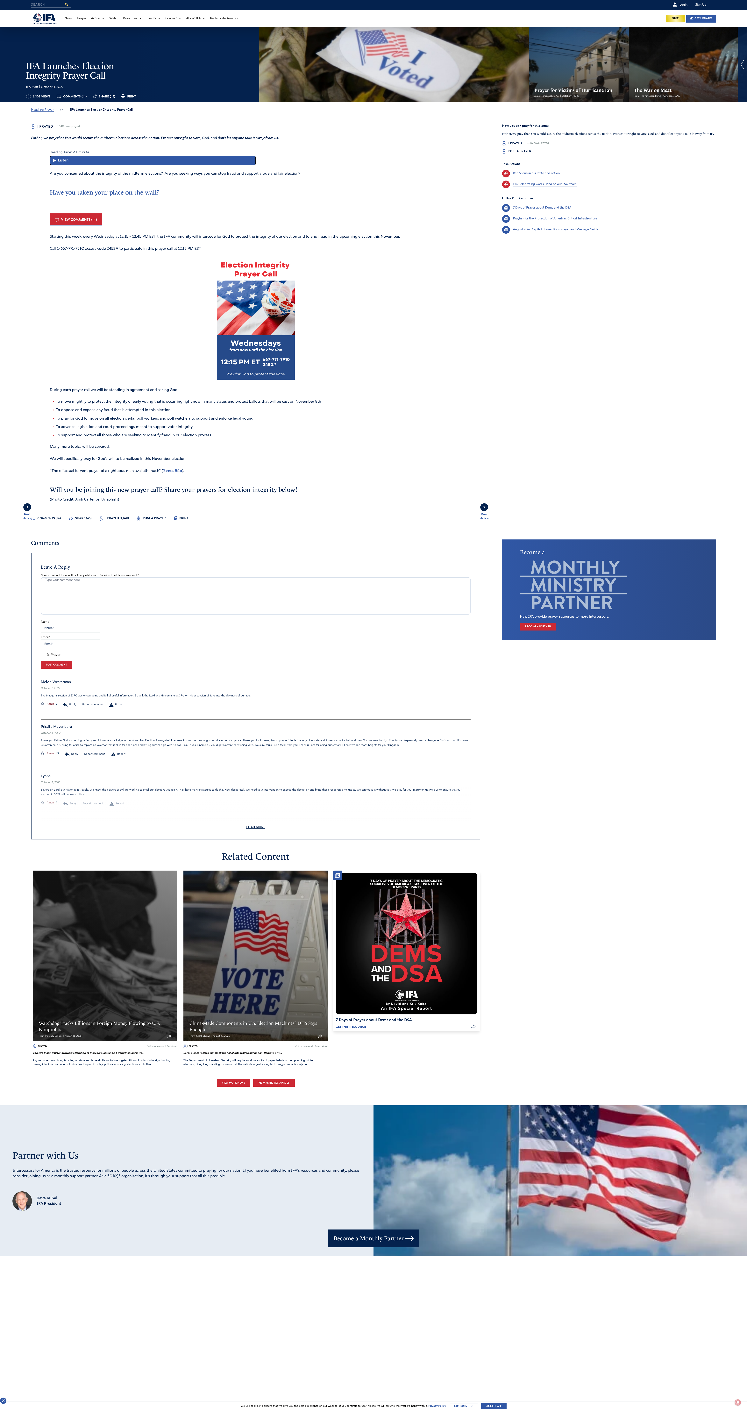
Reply (72, 704)
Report (119, 704)
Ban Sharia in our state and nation (536, 173)
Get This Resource (351, 1026)
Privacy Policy (437, 1406)
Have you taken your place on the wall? (104, 192)
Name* (45, 622)
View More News (233, 1083)
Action (95, 18)
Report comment (92, 704)
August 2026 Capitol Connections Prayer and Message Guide (555, 229)
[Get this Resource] (406, 943)
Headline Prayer (42, 109)
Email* (45, 637)
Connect (171, 18)
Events (151, 18)
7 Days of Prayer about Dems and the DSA (542, 207)
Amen (50, 703)
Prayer (81, 18)
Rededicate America (224, 18)
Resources (130, 18)
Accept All (494, 1406)
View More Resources (274, 1083)
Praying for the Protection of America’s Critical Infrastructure (555, 218)
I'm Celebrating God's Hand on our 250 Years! (545, 184)
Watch (113, 18)
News (69, 18)
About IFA (193, 18)
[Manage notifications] (738, 1402)
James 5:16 (172, 471)
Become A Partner (538, 626)
